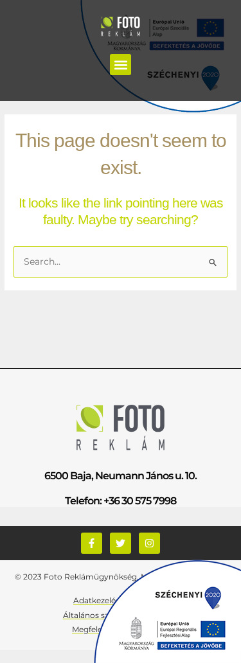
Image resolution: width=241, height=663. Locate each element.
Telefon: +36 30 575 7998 (120, 501)
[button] (120, 64)
